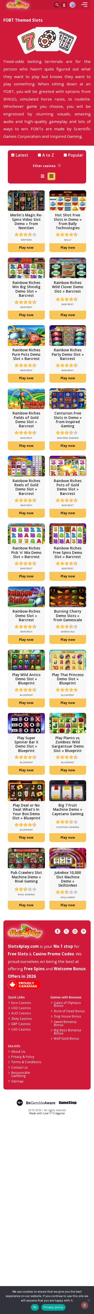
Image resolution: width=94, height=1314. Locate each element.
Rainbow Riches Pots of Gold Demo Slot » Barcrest (67, 487)
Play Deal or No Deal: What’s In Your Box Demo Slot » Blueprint (26, 811)
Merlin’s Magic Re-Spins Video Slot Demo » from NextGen (26, 221)
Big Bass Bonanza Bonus (67, 1031)
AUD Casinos (21, 1013)
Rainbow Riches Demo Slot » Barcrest (26, 615)
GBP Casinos (21, 1024)
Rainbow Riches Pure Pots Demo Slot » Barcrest (26, 354)
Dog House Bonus (67, 1016)
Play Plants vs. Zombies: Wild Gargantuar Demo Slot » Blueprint (68, 744)
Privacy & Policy (22, 1057)
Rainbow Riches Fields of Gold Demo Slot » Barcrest (26, 419)
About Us (18, 1051)
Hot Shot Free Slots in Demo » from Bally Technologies (68, 221)
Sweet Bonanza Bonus (65, 1023)
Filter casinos (44, 166)
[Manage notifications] (84, 1305)
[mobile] (84, 5)
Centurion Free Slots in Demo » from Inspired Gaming (68, 419)
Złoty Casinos (21, 1018)
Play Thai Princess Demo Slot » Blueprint (68, 679)
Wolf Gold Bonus (66, 1038)
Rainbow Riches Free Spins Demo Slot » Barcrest (67, 552)
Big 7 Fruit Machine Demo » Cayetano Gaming (68, 809)
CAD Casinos (21, 1029)
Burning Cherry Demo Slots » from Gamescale (67, 615)
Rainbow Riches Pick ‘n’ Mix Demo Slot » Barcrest (26, 552)
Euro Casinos (21, 1003)
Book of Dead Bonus (69, 1011)
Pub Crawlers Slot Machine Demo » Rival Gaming (26, 877)
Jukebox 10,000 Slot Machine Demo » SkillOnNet (67, 879)
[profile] (72, 5)
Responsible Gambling (20, 1074)
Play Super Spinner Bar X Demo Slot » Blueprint (26, 744)
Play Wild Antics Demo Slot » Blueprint (26, 679)
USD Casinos (21, 1008)
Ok (35, 1307)
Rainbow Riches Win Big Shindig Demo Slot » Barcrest (26, 289)
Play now (26, 247)
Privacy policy (53, 1307)
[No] (88, 1300)
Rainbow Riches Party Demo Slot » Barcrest (68, 354)
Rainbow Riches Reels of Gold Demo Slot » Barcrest (26, 487)
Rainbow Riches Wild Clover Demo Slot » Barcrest (67, 287)
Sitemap (17, 1081)
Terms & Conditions (26, 1062)
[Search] (57, 5)
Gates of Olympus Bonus (67, 1004)
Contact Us (19, 1067)
